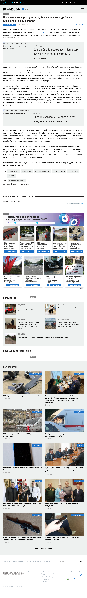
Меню (82, 9)
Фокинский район (13, 171)
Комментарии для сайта (75, 203)
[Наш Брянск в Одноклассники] (63, 3)
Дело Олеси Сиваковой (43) (16, 180)
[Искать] (81, 561)
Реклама (47, 561)
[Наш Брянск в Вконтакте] (71, 3)
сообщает (40, 32)
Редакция (7, 561)
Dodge (55, 171)
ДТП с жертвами (73, 171)
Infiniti (63, 171)
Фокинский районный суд (42, 171)
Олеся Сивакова (26, 171)
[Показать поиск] (81, 2)
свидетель (11, 176)
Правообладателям (19, 561)
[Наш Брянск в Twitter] (67, 3)
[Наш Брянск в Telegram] (75, 3)
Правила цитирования (34, 561)
